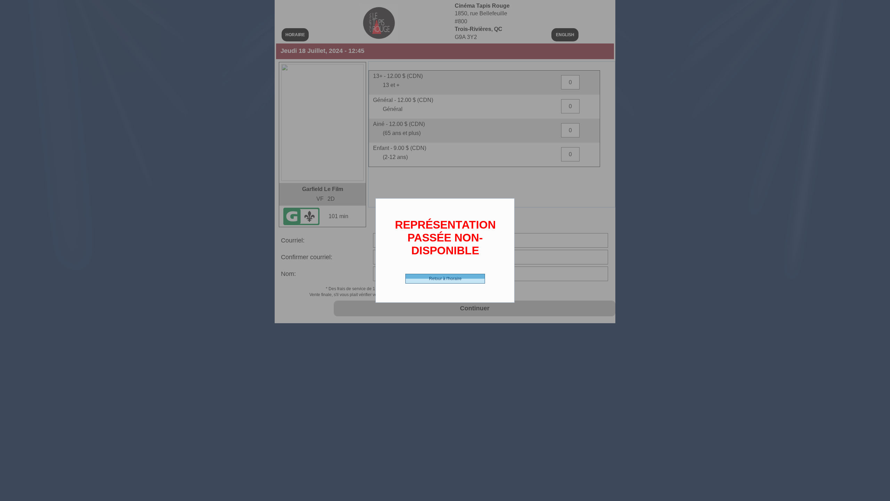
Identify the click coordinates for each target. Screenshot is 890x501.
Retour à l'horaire (445, 278)
